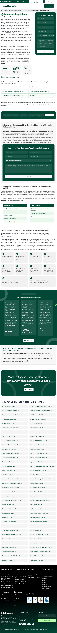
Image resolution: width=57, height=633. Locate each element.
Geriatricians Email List (8, 462)
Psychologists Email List (36, 538)
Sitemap (45, 629)
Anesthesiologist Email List (9, 419)
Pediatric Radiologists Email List (38, 521)
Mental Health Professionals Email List (12, 487)
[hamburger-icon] (29, 6)
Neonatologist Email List (8, 491)
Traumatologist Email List (37, 556)
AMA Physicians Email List (37, 415)
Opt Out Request (34, 629)
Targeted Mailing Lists (50, 1)
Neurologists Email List (8, 496)
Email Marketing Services (36, 1)
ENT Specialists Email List (9, 449)
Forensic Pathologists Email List (38, 453)
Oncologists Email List (36, 504)
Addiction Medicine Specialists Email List (41, 406)
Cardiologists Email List (36, 427)
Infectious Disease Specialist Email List (12, 479)
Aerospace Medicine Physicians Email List (41, 410)
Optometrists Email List (8, 513)
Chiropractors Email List (8, 432)
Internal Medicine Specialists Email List (40, 479)
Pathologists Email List (8, 517)
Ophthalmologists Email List (9, 509)
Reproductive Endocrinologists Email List (41, 547)
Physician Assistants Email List (10, 530)
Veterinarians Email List (36, 560)
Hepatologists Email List (8, 470)
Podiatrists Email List (35, 530)
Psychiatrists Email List (8, 538)
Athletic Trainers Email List (9, 423)
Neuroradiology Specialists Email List (12, 500)
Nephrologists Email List (36, 491)
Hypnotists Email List (35, 474)
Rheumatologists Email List (9, 551)
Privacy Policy (25, 629)
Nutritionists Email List (8, 504)
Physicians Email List (27, 10)
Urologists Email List (7, 560)
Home (2, 10)
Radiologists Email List (36, 543)
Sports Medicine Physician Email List (11, 556)
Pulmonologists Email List (8, 543)
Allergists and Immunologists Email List (12, 415)
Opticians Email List (35, 509)
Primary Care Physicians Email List (39, 534)
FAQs (40, 629)
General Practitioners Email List (38, 457)
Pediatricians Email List (8, 526)
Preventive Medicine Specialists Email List (13, 534)
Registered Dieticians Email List (10, 547)
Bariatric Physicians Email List (10, 427)
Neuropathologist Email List (37, 496)
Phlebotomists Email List (36, 526)
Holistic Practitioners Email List (38, 470)
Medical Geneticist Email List (37, 483)
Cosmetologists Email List (9, 436)
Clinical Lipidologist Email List (38, 432)
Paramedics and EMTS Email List (39, 513)
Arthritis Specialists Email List (38, 419)
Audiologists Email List (36, 423)
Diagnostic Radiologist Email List (39, 440)
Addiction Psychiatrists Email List (10, 410)
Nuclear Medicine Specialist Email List (40, 500)
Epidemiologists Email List (37, 449)
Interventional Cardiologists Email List (12, 483)
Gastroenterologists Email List (10, 457)
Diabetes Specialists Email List (10, 440)
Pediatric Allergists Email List (38, 517)
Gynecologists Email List (36, 462)
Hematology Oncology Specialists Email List (42, 466)
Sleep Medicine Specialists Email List (40, 551)
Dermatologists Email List (37, 436)
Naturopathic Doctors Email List (38, 487)
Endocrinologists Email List (37, 444)
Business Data (7, 10)
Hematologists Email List (8, 466)
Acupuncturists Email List (8, 406)
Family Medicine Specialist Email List (11, 453)
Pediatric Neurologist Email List (10, 521)
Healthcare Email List (16, 10)
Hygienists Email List (7, 474)
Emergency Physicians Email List (10, 444)
